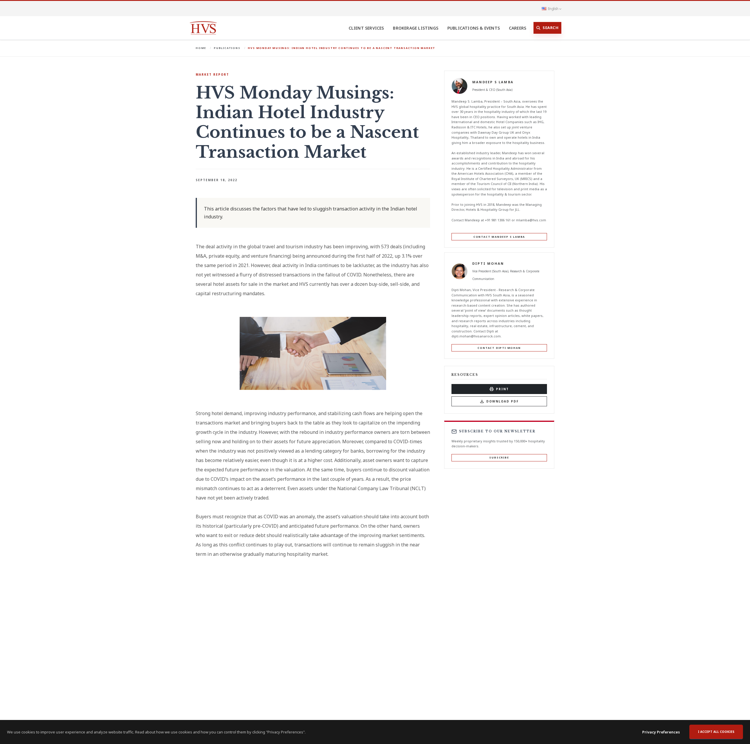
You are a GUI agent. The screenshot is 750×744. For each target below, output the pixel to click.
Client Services (366, 28)
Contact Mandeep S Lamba (499, 237)
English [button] (553, 8)
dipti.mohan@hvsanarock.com (476, 336)
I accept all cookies (716, 732)
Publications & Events (473, 28)
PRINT (502, 389)
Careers (517, 28)
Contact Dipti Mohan (499, 348)
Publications (227, 48)
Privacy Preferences (661, 732)
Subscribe (499, 457)
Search (550, 27)
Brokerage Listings (415, 28)
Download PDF (502, 401)
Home (201, 48)
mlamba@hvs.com (531, 220)
